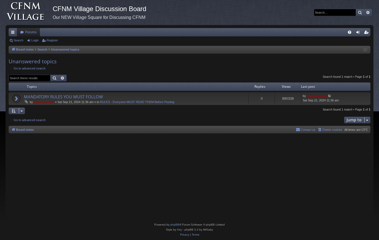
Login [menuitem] (359, 33)
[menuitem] (349, 32)
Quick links (14, 33)
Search (18, 40)
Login (35, 40)
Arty (179, 229)
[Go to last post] (330, 96)
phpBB (174, 224)
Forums (31, 32)
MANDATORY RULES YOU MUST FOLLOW (63, 96)
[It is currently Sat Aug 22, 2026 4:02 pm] (365, 50)
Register (52, 40)
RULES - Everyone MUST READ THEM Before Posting (137, 102)
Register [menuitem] (367, 33)
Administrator (44, 102)
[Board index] (29, 12)
